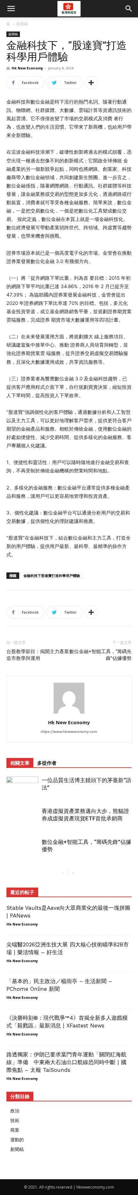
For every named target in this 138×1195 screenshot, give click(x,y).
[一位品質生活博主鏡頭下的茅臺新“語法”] (22, 788)
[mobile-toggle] (11, 8)
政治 (14, 1111)
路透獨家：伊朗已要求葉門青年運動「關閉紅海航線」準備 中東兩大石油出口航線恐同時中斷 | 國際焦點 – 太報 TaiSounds (66, 1062)
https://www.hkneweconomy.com (69, 731)
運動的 (17, 1139)
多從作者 (46, 763)
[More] (91, 82)
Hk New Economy (27, 68)
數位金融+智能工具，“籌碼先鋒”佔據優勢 (100, 655)
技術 (14, 1120)
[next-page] (73, 873)
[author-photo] (69, 713)
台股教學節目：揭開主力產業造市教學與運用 (37, 655)
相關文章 (20, 763)
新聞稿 (22, 24)
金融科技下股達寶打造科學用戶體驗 (51, 575)
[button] (129, 8)
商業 (14, 1130)
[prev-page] (63, 873)
